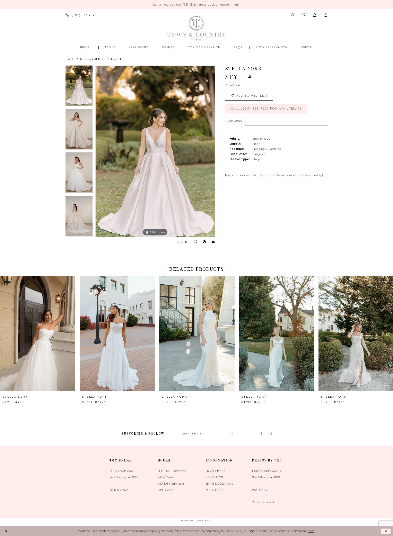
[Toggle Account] (314, 15)
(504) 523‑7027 (119, 489)
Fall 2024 (113, 59)
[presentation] (37, 333)
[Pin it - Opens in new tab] (204, 242)
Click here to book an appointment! (214, 4)
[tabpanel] (79, 87)
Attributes (235, 120)
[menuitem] (85, 47)
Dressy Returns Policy (265, 502)
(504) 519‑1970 (260, 489)
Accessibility (214, 490)
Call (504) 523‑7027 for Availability (266, 108)
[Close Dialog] (6, 531)
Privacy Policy (216, 471)
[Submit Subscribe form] (232, 433)
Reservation (214, 477)
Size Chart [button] (233, 85)
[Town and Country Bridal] (196, 28)
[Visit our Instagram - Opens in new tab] (270, 434)
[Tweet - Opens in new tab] (195, 242)
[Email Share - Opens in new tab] (213, 242)
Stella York (90, 59)
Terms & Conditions (219, 483)
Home (70, 59)
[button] (325, 15)
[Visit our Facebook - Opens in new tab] (261, 434)
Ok (386, 531)
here (311, 531)
